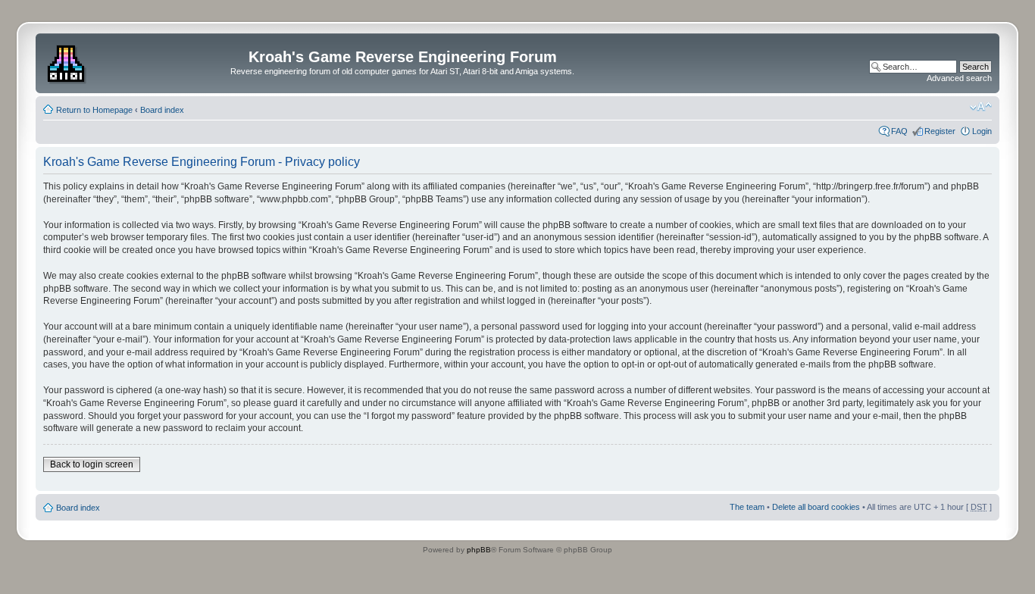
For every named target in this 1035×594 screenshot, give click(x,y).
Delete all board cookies (816, 506)
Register (939, 131)
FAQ (899, 131)
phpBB (479, 550)
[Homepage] (67, 61)
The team (747, 506)
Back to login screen (91, 464)
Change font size (981, 107)
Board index (162, 109)
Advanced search (959, 78)
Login (982, 131)
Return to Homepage (94, 109)
